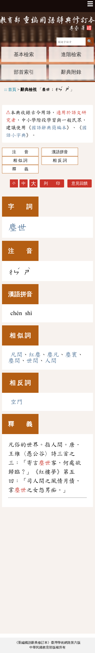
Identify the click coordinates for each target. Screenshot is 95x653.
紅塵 (35, 355)
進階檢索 (71, 54)
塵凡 (53, 355)
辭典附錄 (71, 72)
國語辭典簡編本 (49, 127)
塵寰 (71, 355)
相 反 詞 (60, 160)
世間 (32, 361)
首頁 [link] (12, 89)
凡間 (16, 355)
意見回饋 (79, 183)
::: (5, 89)
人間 (51, 361)
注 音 (20, 152)
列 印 (52, 183)
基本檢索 (24, 54)
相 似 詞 (20, 160)
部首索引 (24, 72)
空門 (16, 402)
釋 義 (20, 169)
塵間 (14, 361)
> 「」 (39, 89)
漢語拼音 (60, 152)
